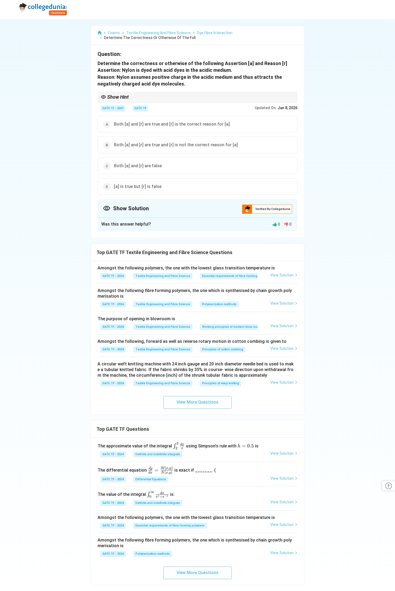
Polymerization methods (219, 304)
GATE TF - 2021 (113, 108)
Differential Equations (150, 479)
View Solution (282, 275)
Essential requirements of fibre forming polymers (236, 276)
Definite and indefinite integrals (157, 454)
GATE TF (140, 108)
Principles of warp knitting (220, 383)
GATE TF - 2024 (113, 276)
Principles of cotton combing (222, 349)
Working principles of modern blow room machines (238, 327)
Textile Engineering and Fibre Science (162, 276)
